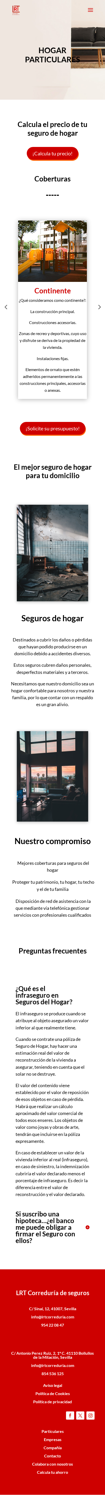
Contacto (52, 1455)
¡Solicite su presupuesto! (52, 428)
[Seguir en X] (80, 1415)
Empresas (52, 1439)
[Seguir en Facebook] (70, 1415)
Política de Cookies (52, 1393)
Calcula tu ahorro (52, 1472)
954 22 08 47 (52, 1324)
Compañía (53, 1447)
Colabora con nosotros (52, 1464)
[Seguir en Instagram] (90, 1415)
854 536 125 (53, 1373)
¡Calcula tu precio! (52, 153)
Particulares (53, 1431)
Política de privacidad (52, 1401)
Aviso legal (52, 1385)
